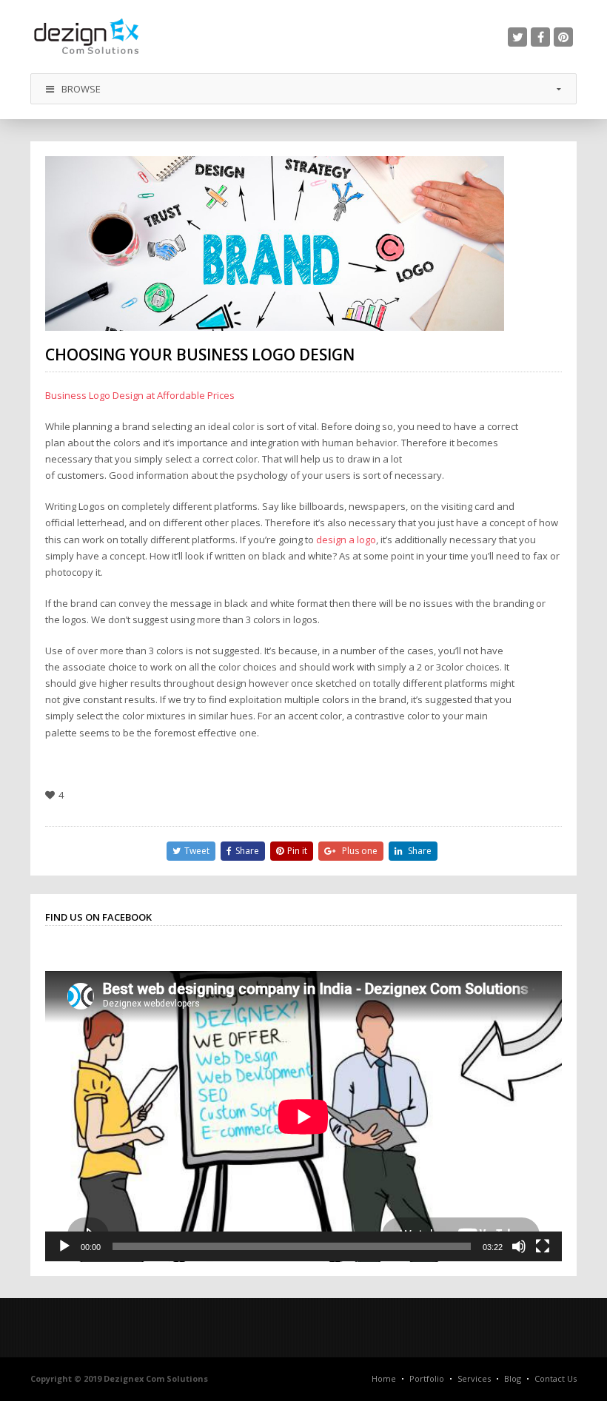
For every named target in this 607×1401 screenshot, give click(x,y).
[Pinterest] (563, 37)
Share (247, 850)
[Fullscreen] (542, 1246)
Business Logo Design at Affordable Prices (140, 395)
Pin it (297, 850)
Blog (512, 1378)
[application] (303, 1116)
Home (384, 1378)
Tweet (196, 850)
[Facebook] (540, 37)
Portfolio (426, 1378)
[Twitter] (517, 37)
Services (474, 1378)
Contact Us (555, 1378)
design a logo (346, 539)
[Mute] (519, 1246)
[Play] (64, 1246)
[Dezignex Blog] (85, 37)
